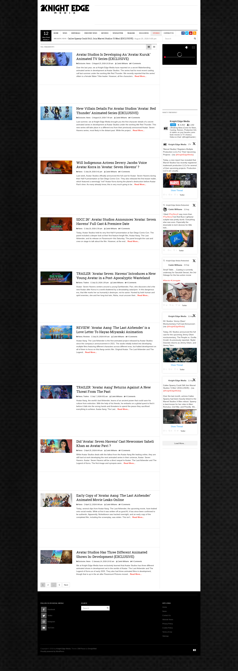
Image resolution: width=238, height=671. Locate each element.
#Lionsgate (175, 280)
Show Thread (177, 190)
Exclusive (81, 63)
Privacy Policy (167, 624)
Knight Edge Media (177, 144)
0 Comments (136, 63)
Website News (167, 620)
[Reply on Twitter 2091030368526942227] (164, 250)
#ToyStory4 (168, 217)
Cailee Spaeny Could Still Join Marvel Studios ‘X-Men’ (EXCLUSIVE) (100, 37)
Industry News (90, 33)
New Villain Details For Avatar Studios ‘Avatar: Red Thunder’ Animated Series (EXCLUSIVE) (116, 110)
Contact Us (169, 33)
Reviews (104, 33)
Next (66, 585)
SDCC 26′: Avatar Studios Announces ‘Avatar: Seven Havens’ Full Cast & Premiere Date (116, 221)
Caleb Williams (122, 63)
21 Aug (191, 316)
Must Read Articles (46, 36)
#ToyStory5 (173, 214)
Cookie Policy (167, 628)
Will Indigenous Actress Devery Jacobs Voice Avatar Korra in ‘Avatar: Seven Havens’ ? (111, 164)
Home (56, 33)
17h (189, 144)
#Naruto (166, 280)
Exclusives (144, 33)
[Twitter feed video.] (178, 238)
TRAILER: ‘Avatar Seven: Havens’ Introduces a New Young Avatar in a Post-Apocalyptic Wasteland (116, 275)
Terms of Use (167, 632)
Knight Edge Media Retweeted (177, 205)
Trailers (131, 33)
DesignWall (92, 649)
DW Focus (81, 649)
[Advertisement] (146, 14)
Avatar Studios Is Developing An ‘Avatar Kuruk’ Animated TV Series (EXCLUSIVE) (113, 56)
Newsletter (118, 33)
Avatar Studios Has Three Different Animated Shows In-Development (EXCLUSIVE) (111, 554)
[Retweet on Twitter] (164, 205)
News (65, 33)
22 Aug (187, 209)
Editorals (75, 33)
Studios (156, 33)
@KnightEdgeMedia (184, 155)
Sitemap (165, 636)
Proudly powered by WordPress (52, 651)
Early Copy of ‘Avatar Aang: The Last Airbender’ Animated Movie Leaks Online (113, 497)
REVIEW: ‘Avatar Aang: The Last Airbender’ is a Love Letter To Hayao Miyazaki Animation (113, 329)
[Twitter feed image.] (180, 180)
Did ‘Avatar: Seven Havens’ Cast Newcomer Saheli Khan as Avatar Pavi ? (115, 443)
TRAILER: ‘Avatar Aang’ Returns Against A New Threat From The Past (113, 389)
